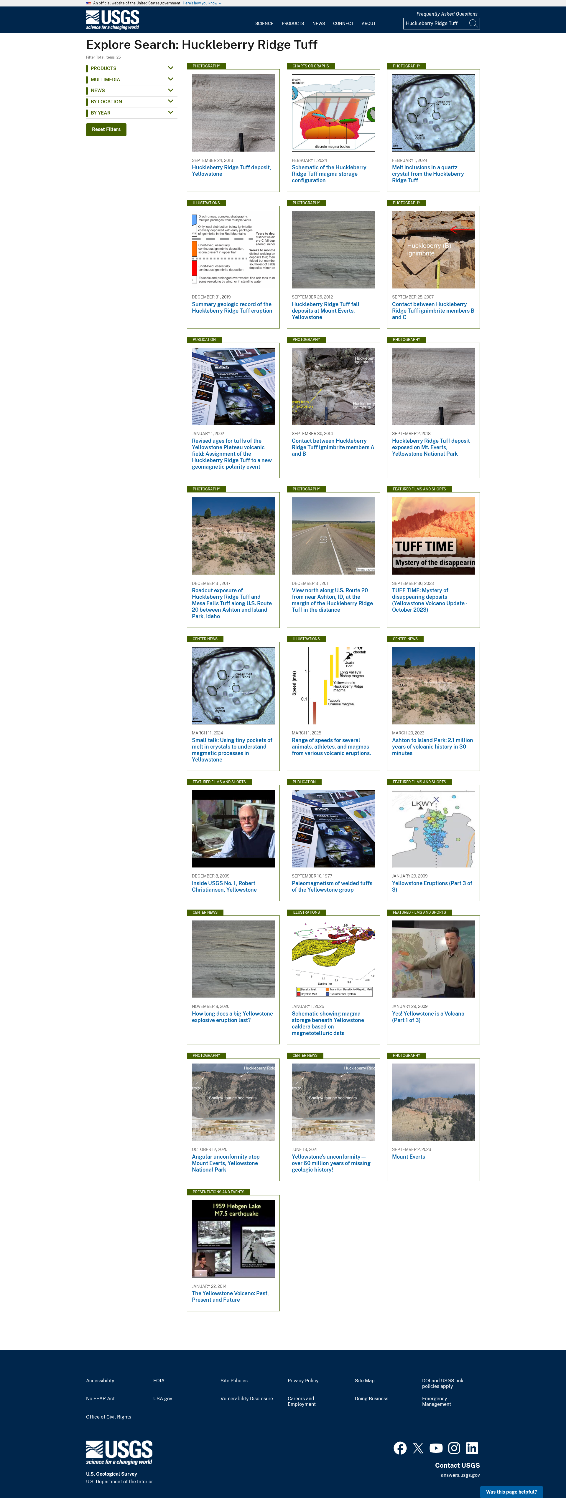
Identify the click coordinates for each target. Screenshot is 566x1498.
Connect (343, 23)
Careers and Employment (302, 1401)
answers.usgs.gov (460, 1475)
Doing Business (371, 1398)
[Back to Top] (544, 1476)
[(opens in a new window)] (400, 1447)
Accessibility (100, 1380)
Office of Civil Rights (108, 1417)
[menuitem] (264, 20)
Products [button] (103, 68)
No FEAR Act (100, 1398)
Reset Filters (106, 129)
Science (264, 23)
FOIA (158, 1380)
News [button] (98, 90)
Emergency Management (436, 1401)
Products (293, 23)
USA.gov (162, 1398)
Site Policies (234, 1380)
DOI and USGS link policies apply (442, 1383)
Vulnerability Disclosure (247, 1398)
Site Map (365, 1380)
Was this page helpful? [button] (511, 1492)
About (369, 23)
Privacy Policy (303, 1380)
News (318, 23)
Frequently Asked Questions (447, 14)
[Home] (112, 28)
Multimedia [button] (105, 79)
